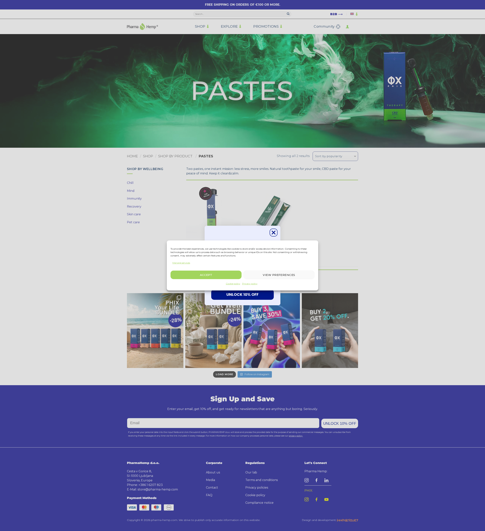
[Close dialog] (273, 232)
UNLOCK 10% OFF (242, 294)
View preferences (279, 275)
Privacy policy (249, 283)
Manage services (181, 262)
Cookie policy (233, 283)
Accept (206, 275)
